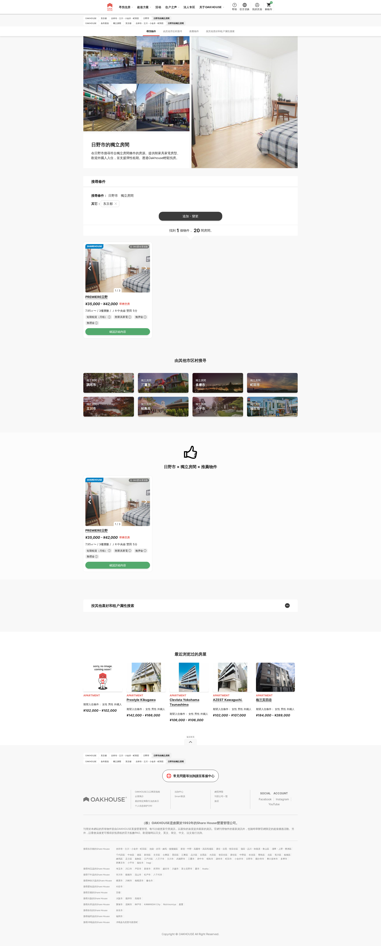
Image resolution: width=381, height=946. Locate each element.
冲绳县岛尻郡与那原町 (127, 922)
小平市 (201, 406)
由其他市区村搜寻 (172, 31)
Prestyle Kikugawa (141, 700)
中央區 (131, 854)
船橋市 (128, 874)
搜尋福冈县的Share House (96, 916)
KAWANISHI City (152, 904)
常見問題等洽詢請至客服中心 (194, 776)
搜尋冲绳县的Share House (96, 922)
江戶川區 (148, 858)
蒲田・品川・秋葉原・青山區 (255, 848)
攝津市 (128, 898)
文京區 (156, 854)
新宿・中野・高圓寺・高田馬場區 (197, 848)
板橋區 (287, 854)
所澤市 (156, 868)
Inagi (148, 862)
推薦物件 (194, 31)
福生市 (255, 406)
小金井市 (239, 858)
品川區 (194, 854)
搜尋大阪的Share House (95, 898)
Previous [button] (89, 268)
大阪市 (119, 898)
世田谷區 (223, 854)
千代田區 (120, 854)
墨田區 (175, 854)
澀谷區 (233, 854)
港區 (139, 854)
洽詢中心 (179, 791)
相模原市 (139, 880)
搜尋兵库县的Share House (96, 904)
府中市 (200, 858)
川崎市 (128, 880)
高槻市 (138, 898)
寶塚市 (119, 904)
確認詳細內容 (117, 331)
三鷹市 (146, 383)
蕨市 (197, 868)
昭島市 (146, 406)
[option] (117, 268)
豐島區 (261, 854)
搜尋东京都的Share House (96, 848)
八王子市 (160, 858)
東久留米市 (272, 858)
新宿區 (147, 854)
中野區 (243, 854)
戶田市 (138, 868)
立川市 (92, 406)
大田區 (212, 854)
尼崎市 (128, 904)
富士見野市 (186, 868)
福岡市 (119, 916)
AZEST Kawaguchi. (227, 700)
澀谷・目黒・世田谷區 (227, 848)
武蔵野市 (180, 858)
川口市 (128, 868)
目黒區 (203, 854)
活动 (158, 7)
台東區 (166, 854)
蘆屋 (181, 904)
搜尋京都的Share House (95, 892)
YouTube (274, 804)
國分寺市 (259, 858)
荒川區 (278, 854)
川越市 (175, 868)
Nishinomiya (169, 904)
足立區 (128, 858)
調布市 (92, 383)
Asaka (205, 868)
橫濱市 (119, 880)
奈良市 (119, 910)
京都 (118, 892)
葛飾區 (138, 858)
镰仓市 (149, 880)
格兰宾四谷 (264, 700)
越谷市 (166, 868)
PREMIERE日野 (96, 297)
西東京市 (120, 862)
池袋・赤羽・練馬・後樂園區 (163, 848)
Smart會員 (180, 796)
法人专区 (189, 7)
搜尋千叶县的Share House (96, 874)
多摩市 (201, 383)
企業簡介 (139, 796)
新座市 (147, 868)
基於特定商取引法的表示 (147, 801)
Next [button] (145, 268)
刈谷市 (119, 886)
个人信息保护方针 (143, 805)
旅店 (217, 801)
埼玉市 (119, 868)
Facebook (265, 799)
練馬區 (119, 858)
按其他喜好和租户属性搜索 (220, 31)
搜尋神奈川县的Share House (97, 880)
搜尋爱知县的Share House (96, 886)
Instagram (282, 799)
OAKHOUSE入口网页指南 (147, 791)
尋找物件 (151, 31)
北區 (269, 854)
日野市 (249, 858)
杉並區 (252, 854)
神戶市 (138, 904)
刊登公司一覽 (221, 796)
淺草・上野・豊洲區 (282, 848)
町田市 (255, 383)
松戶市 (147, 874)
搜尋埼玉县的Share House (96, 868)
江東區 (184, 854)
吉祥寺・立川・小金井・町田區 (131, 848)
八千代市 (157, 874)
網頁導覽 (219, 791)
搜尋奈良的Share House (95, 910)
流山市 (138, 874)
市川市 (119, 874)
